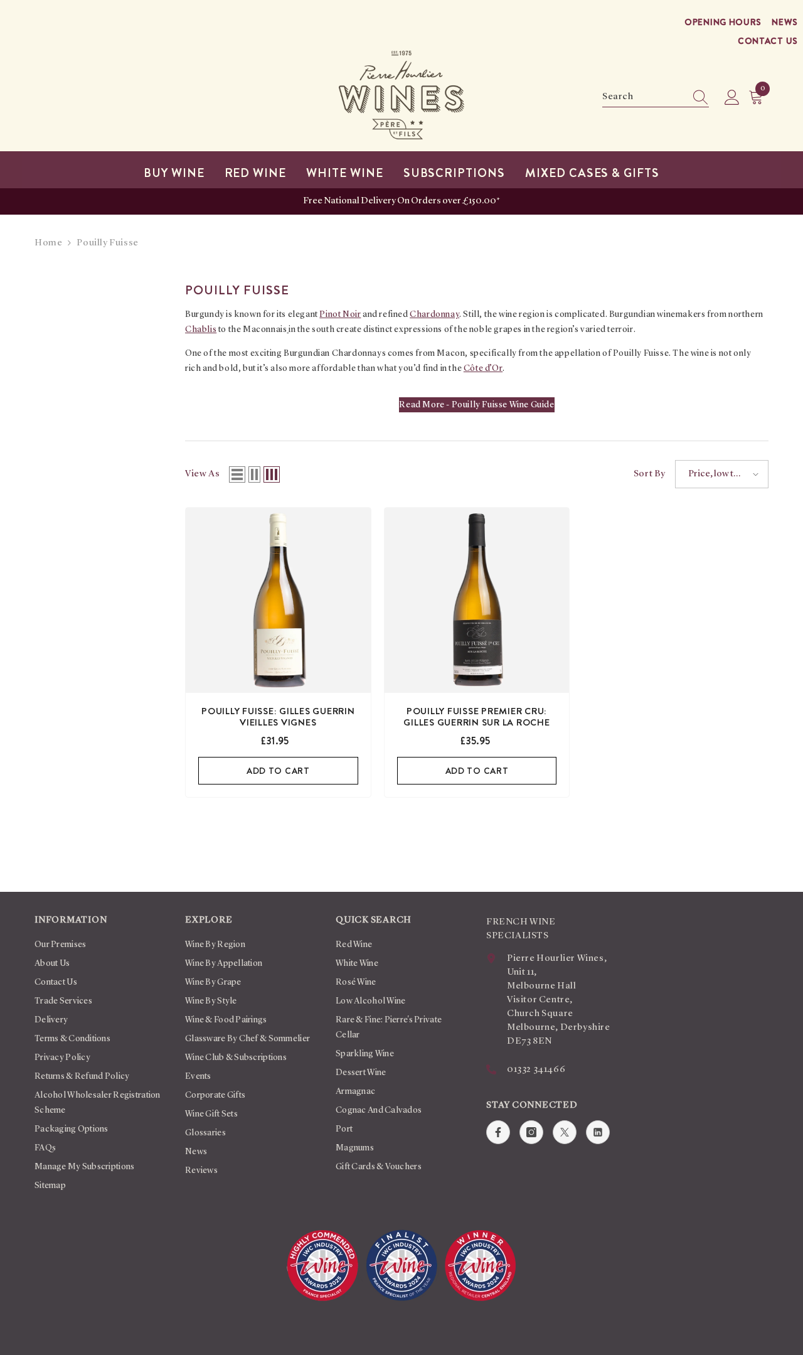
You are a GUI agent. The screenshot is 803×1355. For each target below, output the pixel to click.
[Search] (655, 97)
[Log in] (732, 97)
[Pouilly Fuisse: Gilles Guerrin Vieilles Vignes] (278, 600)
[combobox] (643, 97)
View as (202, 474)
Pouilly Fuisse (107, 243)
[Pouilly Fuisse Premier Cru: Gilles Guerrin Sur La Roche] (477, 600)
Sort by (650, 474)
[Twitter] (565, 1132)
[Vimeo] (598, 1132)
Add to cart (278, 770)
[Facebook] (498, 1132)
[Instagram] (531, 1132)
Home (48, 243)
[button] (237, 474)
